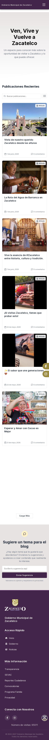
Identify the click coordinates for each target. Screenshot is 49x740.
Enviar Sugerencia (24, 575)
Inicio (11, 638)
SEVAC (8, 675)
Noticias (13, 649)
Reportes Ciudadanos (15, 680)
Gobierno (13, 643)
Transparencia (12, 669)
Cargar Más (24, 516)
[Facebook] (7, 717)
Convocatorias (12, 686)
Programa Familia (13, 692)
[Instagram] (14, 717)
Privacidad (10, 697)
